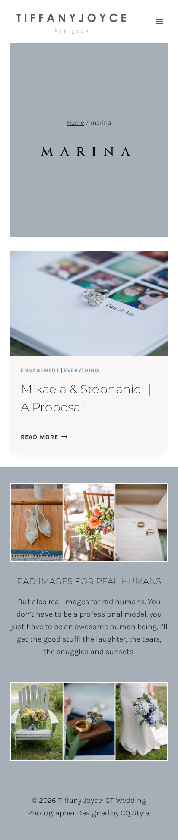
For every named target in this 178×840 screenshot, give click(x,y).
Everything (81, 370)
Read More (44, 437)
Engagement (40, 370)
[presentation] (89, 303)
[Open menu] (160, 21)
